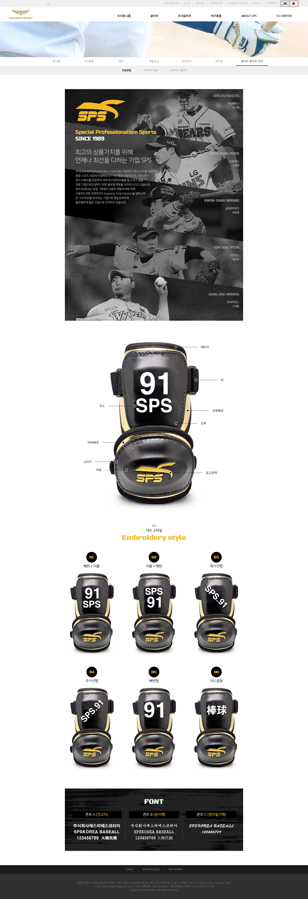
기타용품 (89, 61)
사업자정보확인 (175, 869)
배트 (121, 61)
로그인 (187, 3)
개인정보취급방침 (150, 869)
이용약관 (129, 869)
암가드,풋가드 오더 (252, 61)
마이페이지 (272, 3)
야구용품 (216, 16)
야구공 (219, 61)
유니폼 (56, 61)
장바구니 (257, 3)
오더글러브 (184, 16)
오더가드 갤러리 (178, 70)
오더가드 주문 (150, 70)
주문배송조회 (216, 3)
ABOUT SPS (249, 16)
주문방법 (126, 70)
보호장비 (187, 61)
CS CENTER (284, 16)
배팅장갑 (154, 61)
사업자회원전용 (171, 3)
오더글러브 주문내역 (238, 3)
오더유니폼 (124, 16)
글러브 (154, 16)
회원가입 (200, 3)
